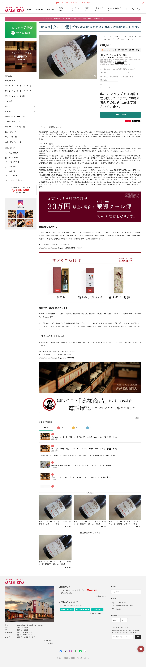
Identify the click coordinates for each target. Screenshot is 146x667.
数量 (101, 84)
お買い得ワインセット (13, 142)
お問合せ (87, 9)
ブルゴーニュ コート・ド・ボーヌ (18, 91)
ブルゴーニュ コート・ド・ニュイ (18, 86)
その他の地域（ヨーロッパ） (15, 116)
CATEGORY (39, 9)
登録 (138, 637)
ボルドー (8, 106)
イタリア (8, 111)
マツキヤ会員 (76, 9)
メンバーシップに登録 (107, 57)
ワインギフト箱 (11, 137)
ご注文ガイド (99, 9)
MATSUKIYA (51, 9)
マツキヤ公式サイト (114, 9)
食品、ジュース (10, 132)
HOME (29, 9)
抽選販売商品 (10, 81)
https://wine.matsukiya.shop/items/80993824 (57, 358)
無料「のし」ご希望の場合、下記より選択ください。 (118, 77)
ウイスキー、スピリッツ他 (15, 127)
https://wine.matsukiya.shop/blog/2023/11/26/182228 (60, 248)
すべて (46, 428)
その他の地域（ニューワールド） (17, 122)
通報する (138, 418)
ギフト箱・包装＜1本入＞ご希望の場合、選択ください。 (119, 69)
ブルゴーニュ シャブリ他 (15, 96)
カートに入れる (120, 115)
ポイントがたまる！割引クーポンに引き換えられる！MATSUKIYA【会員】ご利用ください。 (73, 19)
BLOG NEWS (61, 9)
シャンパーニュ (11, 101)
